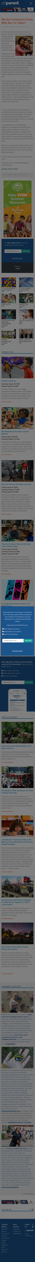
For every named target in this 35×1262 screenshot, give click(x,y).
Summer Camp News (11, 634)
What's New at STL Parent (12, 632)
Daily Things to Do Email (12, 629)
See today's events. (17, 651)
